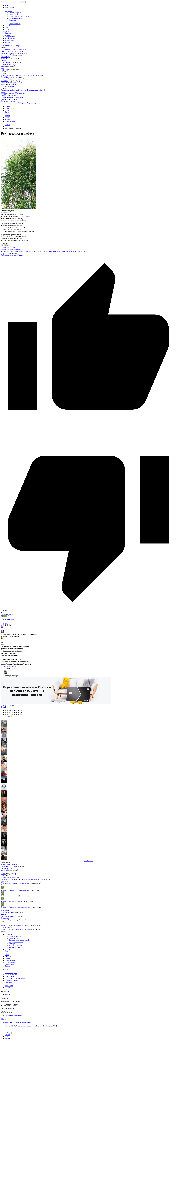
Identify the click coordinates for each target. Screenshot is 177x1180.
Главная (7, 125)
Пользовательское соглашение (11, 1015)
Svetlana (3, 890)
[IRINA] (4, 824)
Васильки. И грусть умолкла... (19, 890)
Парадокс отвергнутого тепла (11, 82)
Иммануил (4, 81)
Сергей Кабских (6, 77)
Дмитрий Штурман (7, 912)
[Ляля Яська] (4, 740)
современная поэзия (49, 251)
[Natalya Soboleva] (4, 726)
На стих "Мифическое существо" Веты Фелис (17, 79)
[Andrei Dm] (4, 782)
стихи (63, 251)
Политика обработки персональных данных (16, 1022)
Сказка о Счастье (7, 868)
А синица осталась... (16, 901)
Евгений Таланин (7, 51)
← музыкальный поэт (8, 247)
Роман (3, 925)
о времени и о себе (81, 251)
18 (23, 55)
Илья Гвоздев (5, 62)
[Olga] (4, 817)
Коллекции (16, 46)
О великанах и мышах (8, 64)
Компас (3, 914)
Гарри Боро (5, 70)
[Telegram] (8, 616)
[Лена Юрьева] (4, 789)
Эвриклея (4, 881)
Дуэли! (3, 707)
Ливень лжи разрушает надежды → (13, 249)
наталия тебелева (7, 251)
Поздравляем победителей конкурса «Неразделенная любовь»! (23, 90)
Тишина (4, 60)
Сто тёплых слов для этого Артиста (13, 49)
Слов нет (4, 872)
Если (2, 68)
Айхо (3, 84)
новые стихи (36, 251)
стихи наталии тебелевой (22, 251)
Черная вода (5, 918)
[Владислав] (4, 845)
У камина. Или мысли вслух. (30, 879)
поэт (58, 251)
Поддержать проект (8, 705)
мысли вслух (70, 251)
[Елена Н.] (4, 803)
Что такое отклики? (7, 86)
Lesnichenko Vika (7, 55)
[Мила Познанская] (4, 761)
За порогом (5, 911)
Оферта (3, 1019)
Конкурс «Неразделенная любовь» (13, 94)
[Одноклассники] (4, 616)
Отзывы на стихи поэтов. (20, 883)
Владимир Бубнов (7, 879)
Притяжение (13, 896)
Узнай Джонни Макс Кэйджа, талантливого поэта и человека (22, 75)
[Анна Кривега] (4, 775)
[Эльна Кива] (4, 768)
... (1, 923)
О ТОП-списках (88, 861)
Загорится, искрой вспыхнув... (19, 907)
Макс (3, 66)
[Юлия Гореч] (4, 859)
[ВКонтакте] (2, 616)
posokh (3, 874)
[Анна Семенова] (4, 733)
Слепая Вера (5, 57)
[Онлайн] (2, 888)
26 (16, 92)
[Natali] (4, 852)
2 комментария (10, 620)
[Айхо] (4, 796)
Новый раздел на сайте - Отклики (12, 97)
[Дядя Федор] (4, 838)
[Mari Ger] (4, 754)
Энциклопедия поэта (34, 103)
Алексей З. (4, 58)
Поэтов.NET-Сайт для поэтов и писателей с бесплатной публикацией (29, 1026)
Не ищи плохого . (7, 927)
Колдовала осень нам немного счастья (14, 53)
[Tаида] (4, 747)
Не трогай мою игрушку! (9, 864)
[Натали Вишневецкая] (4, 810)
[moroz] (4, 831)
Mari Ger (4, 870)
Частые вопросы (7, 46)
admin (3, 92)
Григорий (4, 623)
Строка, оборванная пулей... (10, 877)
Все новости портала (8, 101)
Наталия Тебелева (7, 614)
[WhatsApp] (6, 616)
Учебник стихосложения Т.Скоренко (14, 103)
